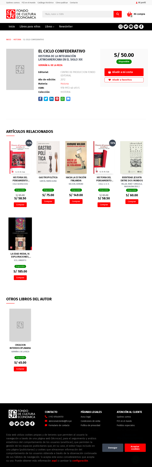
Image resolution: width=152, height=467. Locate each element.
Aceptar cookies (135, 447)
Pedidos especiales (126, 425)
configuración (80, 460)
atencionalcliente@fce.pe (60, 421)
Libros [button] (49, 26)
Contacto (74, 2)
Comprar (20, 204)
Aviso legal (86, 417)
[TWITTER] (126, 26)
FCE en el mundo (28, 2)
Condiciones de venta (90, 421)
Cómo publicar (62, 2)
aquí (54, 460)
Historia (17, 40)
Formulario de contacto (59, 425)
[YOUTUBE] (131, 26)
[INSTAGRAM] (120, 26)
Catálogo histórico (46, 2)
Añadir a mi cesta (122, 72)
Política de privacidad (90, 425)
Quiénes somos (13, 2)
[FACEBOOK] (141, 26)
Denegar (112, 447)
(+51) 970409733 (56, 417)
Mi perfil (142, 2)
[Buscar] (118, 14)
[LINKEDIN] (136, 26)
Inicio (8, 40)
